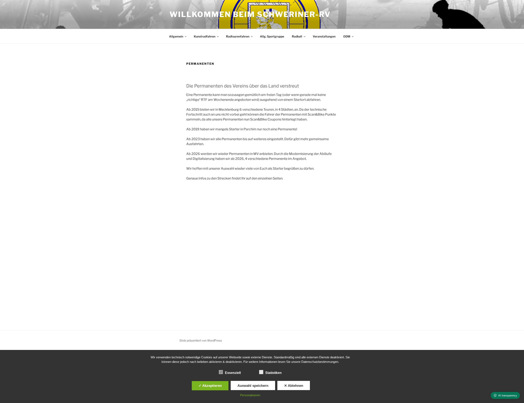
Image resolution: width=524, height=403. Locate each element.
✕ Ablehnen (293, 385)
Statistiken (273, 373)
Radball (297, 36)
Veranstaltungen (324, 36)
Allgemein (176, 36)
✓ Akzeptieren (210, 385)
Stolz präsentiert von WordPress (201, 340)
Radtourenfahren (237, 36)
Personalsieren (250, 395)
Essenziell (233, 373)
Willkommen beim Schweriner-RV (250, 14)
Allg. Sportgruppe (272, 36)
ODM (346, 36)
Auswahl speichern (252, 385)
